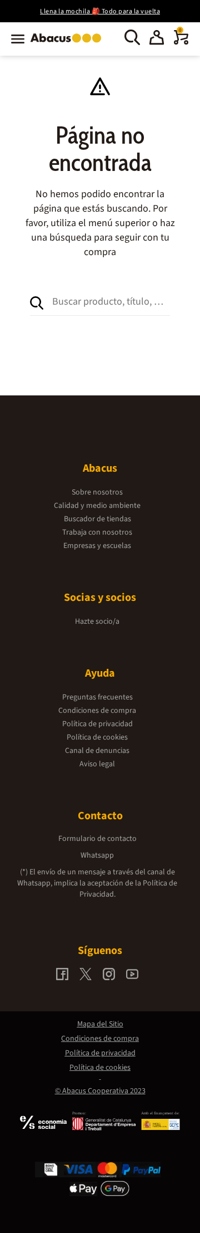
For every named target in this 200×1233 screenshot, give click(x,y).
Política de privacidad (97, 724)
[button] (156, 39)
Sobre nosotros (97, 492)
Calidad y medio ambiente (97, 505)
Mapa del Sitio (100, 1024)
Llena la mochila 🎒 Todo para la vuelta (100, 11)
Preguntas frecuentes (97, 697)
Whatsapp (97, 855)
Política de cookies (97, 737)
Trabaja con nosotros (97, 532)
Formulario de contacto (97, 838)
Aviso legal (97, 764)
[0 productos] (181, 42)
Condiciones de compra (97, 710)
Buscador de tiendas (97, 519)
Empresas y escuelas (97, 545)
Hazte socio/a (97, 621)
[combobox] (111, 302)
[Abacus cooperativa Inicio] (68, 43)
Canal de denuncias (97, 750)
